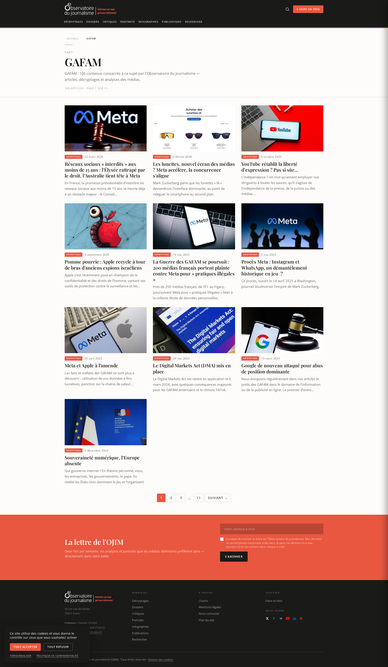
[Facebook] (274, 618)
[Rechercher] (287, 9)
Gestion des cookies (160, 659)
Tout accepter (25, 647)
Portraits (127, 21)
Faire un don (274, 601)
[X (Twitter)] (267, 618)
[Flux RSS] (301, 618)
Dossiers (92, 21)
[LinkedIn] (294, 618)
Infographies (148, 21)
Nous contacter (209, 614)
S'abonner (234, 556)
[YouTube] (288, 618)
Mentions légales (210, 607)
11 (198, 498)
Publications (171, 21)
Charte (203, 601)
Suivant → (218, 498)
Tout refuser (58, 647)
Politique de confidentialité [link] (57, 655)
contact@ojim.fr (91, 632)
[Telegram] (280, 618)
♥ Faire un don (308, 9)
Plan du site (206, 620)
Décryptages (73, 21)
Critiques (110, 21)
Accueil (73, 38)
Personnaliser (20, 655)
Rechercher (193, 21)
